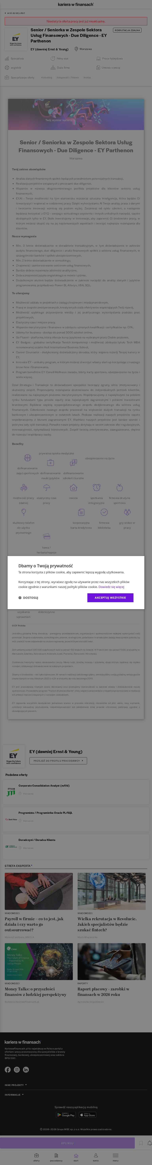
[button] (28, 597)
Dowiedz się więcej (111, 587)
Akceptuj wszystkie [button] (110, 597)
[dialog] (76, 582)
